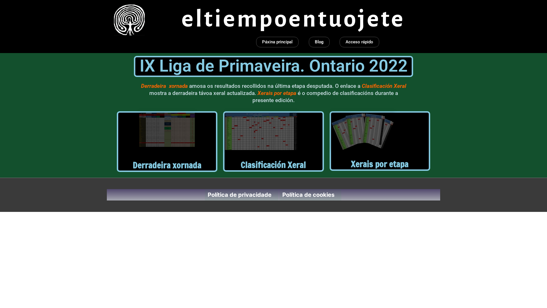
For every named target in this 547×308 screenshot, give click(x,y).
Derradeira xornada (167, 165)
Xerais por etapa (380, 164)
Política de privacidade (240, 194)
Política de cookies (308, 194)
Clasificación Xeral (273, 165)
